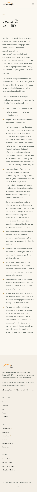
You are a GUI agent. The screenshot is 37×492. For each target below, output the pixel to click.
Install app (6, 447)
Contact (5, 417)
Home (4, 402)
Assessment (7, 428)
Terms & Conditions (9, 459)
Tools (4, 413)
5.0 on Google (24, 390)
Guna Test (6, 436)
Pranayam (6, 432)
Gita (4, 440)
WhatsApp (8, 390)
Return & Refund (8, 466)
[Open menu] (33, 4)
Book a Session (8, 443)
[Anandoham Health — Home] (8, 4)
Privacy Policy (7, 463)
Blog (3, 409)
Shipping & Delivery (9, 470)
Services (5, 405)
